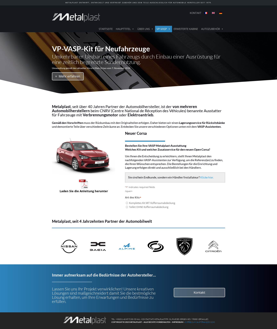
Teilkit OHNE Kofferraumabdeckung (148, 207)
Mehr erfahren (69, 76)
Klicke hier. (207, 177)
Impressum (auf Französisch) (200, 322)
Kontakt (195, 13)
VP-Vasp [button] (162, 29)
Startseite (106, 29)
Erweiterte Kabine (186, 29)
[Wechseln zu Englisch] (214, 13)
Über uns (143, 29)
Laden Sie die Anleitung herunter (84, 191)
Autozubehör (210, 29)
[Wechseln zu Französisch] (206, 13)
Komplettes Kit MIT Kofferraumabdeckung (152, 203)
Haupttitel (123, 29)
